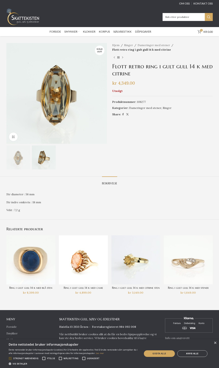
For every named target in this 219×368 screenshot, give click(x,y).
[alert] (109, 353)
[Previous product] (114, 57)
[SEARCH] (209, 17)
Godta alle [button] (159, 353)
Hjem (115, 45)
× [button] (215, 343)
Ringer (128, 45)
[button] (10, 358)
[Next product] (122, 57)
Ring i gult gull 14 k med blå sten (30, 287)
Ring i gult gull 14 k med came (83, 287)
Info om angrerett (177, 338)
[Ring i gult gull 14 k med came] (83, 259)
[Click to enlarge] (13, 136)
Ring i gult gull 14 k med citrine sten (136, 287)
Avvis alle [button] (192, 353)
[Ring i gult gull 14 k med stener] (188, 259)
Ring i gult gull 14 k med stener (188, 287)
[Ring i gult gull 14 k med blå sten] (30, 259)
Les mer (100, 353)
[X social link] (127, 114)
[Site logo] (23, 16)
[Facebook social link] (123, 114)
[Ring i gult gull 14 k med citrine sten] (135, 259)
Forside (11, 326)
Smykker (12, 333)
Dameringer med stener (154, 45)
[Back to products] (118, 57)
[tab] (109, 181)
